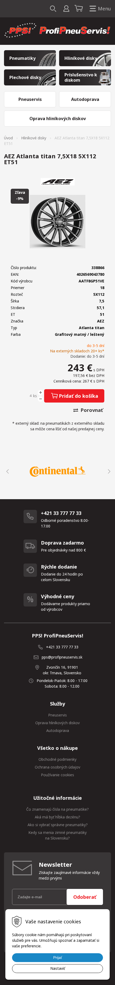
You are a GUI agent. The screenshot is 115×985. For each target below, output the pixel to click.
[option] (57, 471)
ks (35, 395)
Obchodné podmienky (57, 759)
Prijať (57, 957)
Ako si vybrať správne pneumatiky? (58, 824)
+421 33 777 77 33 (62, 646)
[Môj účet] (66, 9)
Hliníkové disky (33, 137)
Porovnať (91, 410)
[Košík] (79, 8)
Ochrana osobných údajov (57, 767)
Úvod (8, 137)
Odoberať (84, 897)
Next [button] (108, 471)
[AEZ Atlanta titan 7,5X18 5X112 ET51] (57, 221)
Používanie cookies (57, 774)
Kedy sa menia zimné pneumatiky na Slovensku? (57, 835)
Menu (104, 8)
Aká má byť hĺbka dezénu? (57, 816)
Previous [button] (6, 471)
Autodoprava (57, 730)
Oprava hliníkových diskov (57, 722)
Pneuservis (57, 715)
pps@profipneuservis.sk (62, 657)
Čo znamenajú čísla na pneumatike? (57, 809)
